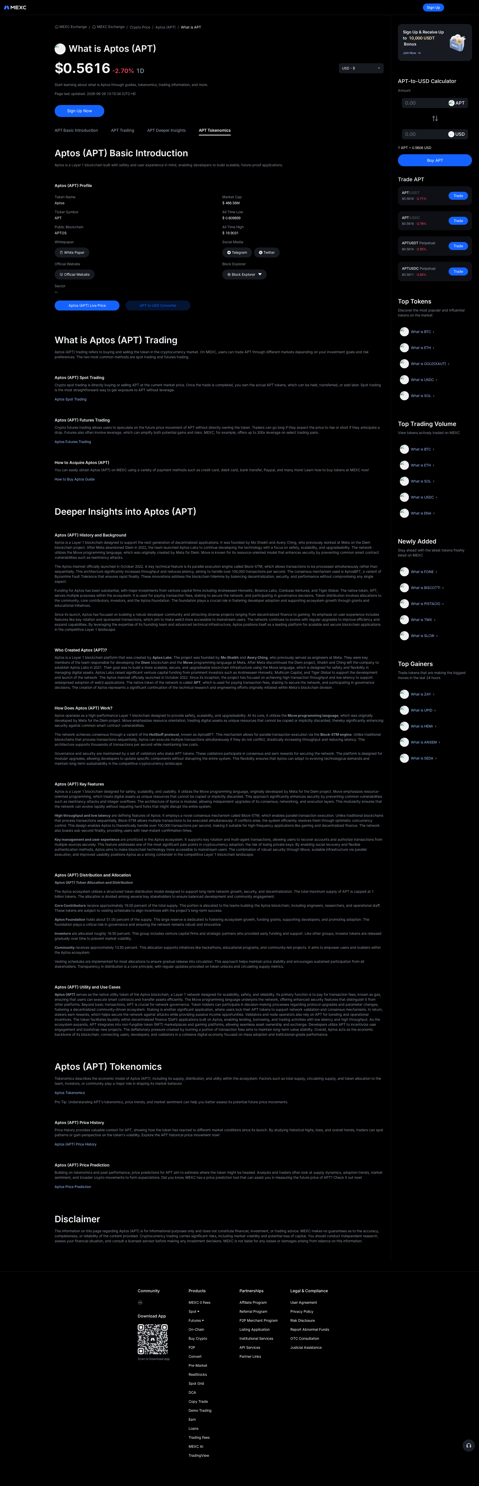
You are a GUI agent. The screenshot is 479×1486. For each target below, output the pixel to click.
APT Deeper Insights (166, 130)
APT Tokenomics (215, 130)
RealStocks (198, 1374)
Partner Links (250, 1356)
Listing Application (255, 1329)
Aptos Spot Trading (71, 399)
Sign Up (433, 7)
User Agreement (303, 1302)
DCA (192, 1392)
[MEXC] (15, 8)
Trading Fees (199, 1437)
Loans (193, 1428)
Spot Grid (196, 1383)
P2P (192, 1347)
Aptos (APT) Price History (76, 1144)
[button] (469, 1446)
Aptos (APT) (165, 27)
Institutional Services (256, 1338)
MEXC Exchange (73, 26)
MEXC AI (196, 1446)
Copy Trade (198, 1401)
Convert (195, 1356)
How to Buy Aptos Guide (75, 479)
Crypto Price (140, 27)
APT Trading (122, 130)
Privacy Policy (301, 1311)
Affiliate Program (253, 1302)
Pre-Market (198, 1365)
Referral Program (253, 1311)
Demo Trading (200, 1410)
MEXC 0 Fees (199, 1302)
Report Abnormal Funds (309, 1329)
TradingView (199, 1455)
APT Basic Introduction (76, 130)
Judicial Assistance (306, 1347)
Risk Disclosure (302, 1320)
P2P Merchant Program (259, 1320)
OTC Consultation (304, 1338)
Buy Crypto (198, 1338)
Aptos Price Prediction (73, 1186)
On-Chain (196, 1329)
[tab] (76, 130)
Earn (192, 1419)
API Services (250, 1347)
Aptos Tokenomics (70, 1092)
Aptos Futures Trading (73, 442)
